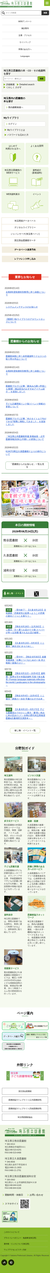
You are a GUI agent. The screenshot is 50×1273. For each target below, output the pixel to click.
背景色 (11, 1262)
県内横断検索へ (15, 107)
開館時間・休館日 (14, 1195)
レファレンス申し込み (25, 259)
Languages (25, 56)
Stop (46, 514)
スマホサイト (12, 1203)
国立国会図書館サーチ (25, 240)
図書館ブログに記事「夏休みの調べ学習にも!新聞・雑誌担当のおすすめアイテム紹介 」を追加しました (26, 389)
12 (42, 514)
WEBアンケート (25, 21)
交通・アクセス (25, 35)
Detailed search (26, 84)
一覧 (25, 730)
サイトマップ (25, 42)
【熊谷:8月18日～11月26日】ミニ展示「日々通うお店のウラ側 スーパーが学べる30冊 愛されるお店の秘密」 (25, 629)
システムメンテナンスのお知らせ (22, 307)
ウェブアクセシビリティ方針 (15, 1250)
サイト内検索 (3, 13)
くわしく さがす (14, 87)
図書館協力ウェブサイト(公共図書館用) (25, 1100)
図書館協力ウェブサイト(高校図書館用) (25, 1108)
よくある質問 (37, 146)
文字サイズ (4, 1262)
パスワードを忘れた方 (18, 135)
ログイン (12, 124)
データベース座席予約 (25, 249)
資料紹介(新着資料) (37, 171)
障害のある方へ (25, 49)
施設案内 (25, 28)
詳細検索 (10, 84)
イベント (37, 194)
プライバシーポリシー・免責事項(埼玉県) (20, 1238)
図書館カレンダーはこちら (25, 546)
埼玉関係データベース (25, 221)
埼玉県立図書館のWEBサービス (13, 171)
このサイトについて (11, 1232)
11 (39, 514)
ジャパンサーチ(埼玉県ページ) (25, 234)
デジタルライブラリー (25, 227)
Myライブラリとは (16, 130)
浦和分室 (9, 570)
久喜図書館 (10, 555)
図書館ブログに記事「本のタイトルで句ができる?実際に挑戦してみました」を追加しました (26, 422)
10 (36, 514)
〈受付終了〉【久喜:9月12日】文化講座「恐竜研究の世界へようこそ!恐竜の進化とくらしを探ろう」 (26, 613)
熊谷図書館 (10, 540)
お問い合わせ (36, 1195)
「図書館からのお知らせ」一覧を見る (27, 465)
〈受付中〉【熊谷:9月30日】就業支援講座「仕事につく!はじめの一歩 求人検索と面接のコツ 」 (26, 660)
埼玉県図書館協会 (25, 1117)
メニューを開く (47, 3)
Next (42, 1075)
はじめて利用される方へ (13, 147)
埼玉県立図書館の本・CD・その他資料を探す (24, 72)
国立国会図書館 (25, 1091)
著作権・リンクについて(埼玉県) (16, 1244)
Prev (8, 1075)
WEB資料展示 (13, 194)
